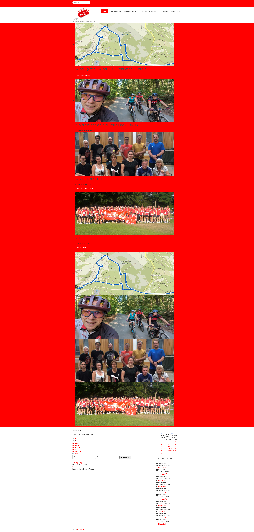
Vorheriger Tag (77, 463)
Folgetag (75, 467)
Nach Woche (76, 447)
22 (173, 448)
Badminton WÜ (162, 480)
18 (164, 448)
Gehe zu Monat (77, 451)
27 (169, 451)
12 (166, 446)
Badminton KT (162, 474)
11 (164, 446)
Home (104, 11)
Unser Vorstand (115, 11)
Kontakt (165, 11)
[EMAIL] (76, 440)
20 (169, 448)
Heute (74, 449)
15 (173, 446)
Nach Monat (76, 445)
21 (171, 448)
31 (162, 453)
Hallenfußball (162, 468)
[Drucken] (76, 438)
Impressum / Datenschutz (150, 11)
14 (171, 446)
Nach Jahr (75, 443)
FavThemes (81, 529)
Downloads (175, 11)
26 (166, 451)
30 (176, 451)
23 (176, 448)
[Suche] (75, 453)
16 (176, 446)
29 (173, 451)
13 (169, 446)
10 (162, 446)
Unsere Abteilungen (130, 11)
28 (171, 451)
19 (166, 448)
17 (162, 448)
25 (164, 451)
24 (162, 451)
